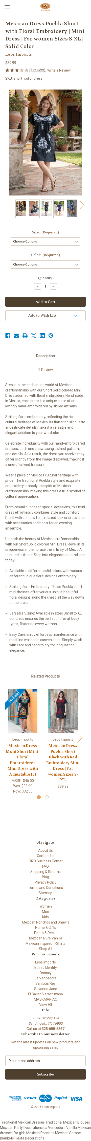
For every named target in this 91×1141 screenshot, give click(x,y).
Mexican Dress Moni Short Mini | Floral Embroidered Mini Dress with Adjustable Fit (22, 760)
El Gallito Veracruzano (45, 994)
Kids (45, 917)
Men (45, 912)
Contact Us (45, 856)
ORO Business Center (46, 861)
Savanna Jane (45, 989)
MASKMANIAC (45, 999)
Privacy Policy (45, 882)
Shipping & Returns (45, 872)
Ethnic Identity (45, 968)
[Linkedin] (42, 335)
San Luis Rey (45, 983)
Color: (45, 255)
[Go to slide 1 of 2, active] (39, 797)
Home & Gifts (45, 928)
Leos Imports (45, 962)
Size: (45, 232)
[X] (33, 335)
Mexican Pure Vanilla (45, 938)
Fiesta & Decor (45, 933)
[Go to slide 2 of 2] (47, 797)
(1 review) (37, 70)
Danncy (46, 973)
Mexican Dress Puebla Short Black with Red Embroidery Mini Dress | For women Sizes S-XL (63, 762)
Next (82, 205)
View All (45, 1005)
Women (45, 906)
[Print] (25, 335)
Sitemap (45, 893)
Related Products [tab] (45, 676)
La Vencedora (46, 978)
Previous (9, 205)
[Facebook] (7, 335)
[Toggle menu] (7, 7)
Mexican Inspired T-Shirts (45, 943)
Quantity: (45, 278)
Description (45, 356)
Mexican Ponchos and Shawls (45, 922)
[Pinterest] (50, 335)
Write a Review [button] (59, 70)
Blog (45, 877)
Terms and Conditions (45, 888)
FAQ (45, 866)
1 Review (45, 369)
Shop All (45, 949)
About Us (45, 850)
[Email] (16, 335)
